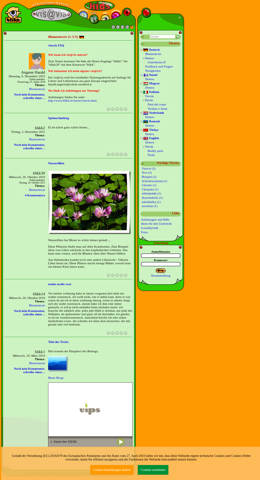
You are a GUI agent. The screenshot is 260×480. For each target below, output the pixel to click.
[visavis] (51, 4)
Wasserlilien (56, 163)
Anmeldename (160, 251)
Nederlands (156, 112)
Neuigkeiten (153, 70)
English (153, 138)
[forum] (94, 19)
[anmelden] (161, 270)
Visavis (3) (148, 168)
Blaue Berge (56, 377)
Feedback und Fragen (159, 66)
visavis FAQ (56, 45)
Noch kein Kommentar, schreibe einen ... (29, 96)
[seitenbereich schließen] (180, 18)
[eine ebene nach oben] (132, 28)
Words (149, 146)
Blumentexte (37, 89)
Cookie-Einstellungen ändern (112, 469)
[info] (127, 12)
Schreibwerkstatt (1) (154, 181)
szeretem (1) (149, 206)
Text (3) (146, 172)
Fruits (151, 155)
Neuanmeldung (160, 275)
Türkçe (153, 129)
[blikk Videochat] (13, 14)
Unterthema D (157, 62)
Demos (149, 58)
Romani (154, 121)
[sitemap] (116, 16)
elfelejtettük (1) (151, 193)
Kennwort (160, 260)
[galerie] (105, 19)
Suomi (152, 74)
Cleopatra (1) (149, 189)
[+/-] (141, 50)
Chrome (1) (148, 185)
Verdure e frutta (157, 108)
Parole (149, 100)
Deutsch (154, 49)
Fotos (144, 232)
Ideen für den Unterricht (156, 223)
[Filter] (142, 37)
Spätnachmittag (58, 118)
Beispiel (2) (148, 176)
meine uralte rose (59, 284)
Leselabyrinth (149, 228)
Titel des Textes (58, 342)
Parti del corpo (157, 104)
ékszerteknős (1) (152, 197)
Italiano (153, 91)
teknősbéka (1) (151, 202)
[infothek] (83, 15)
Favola (149, 96)
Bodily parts (155, 150)
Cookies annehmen (153, 469)
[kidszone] (99, 6)
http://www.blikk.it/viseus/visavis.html (72, 100)
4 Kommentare (35, 195)
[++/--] (142, 44)
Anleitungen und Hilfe (155, 219)
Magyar (154, 83)
